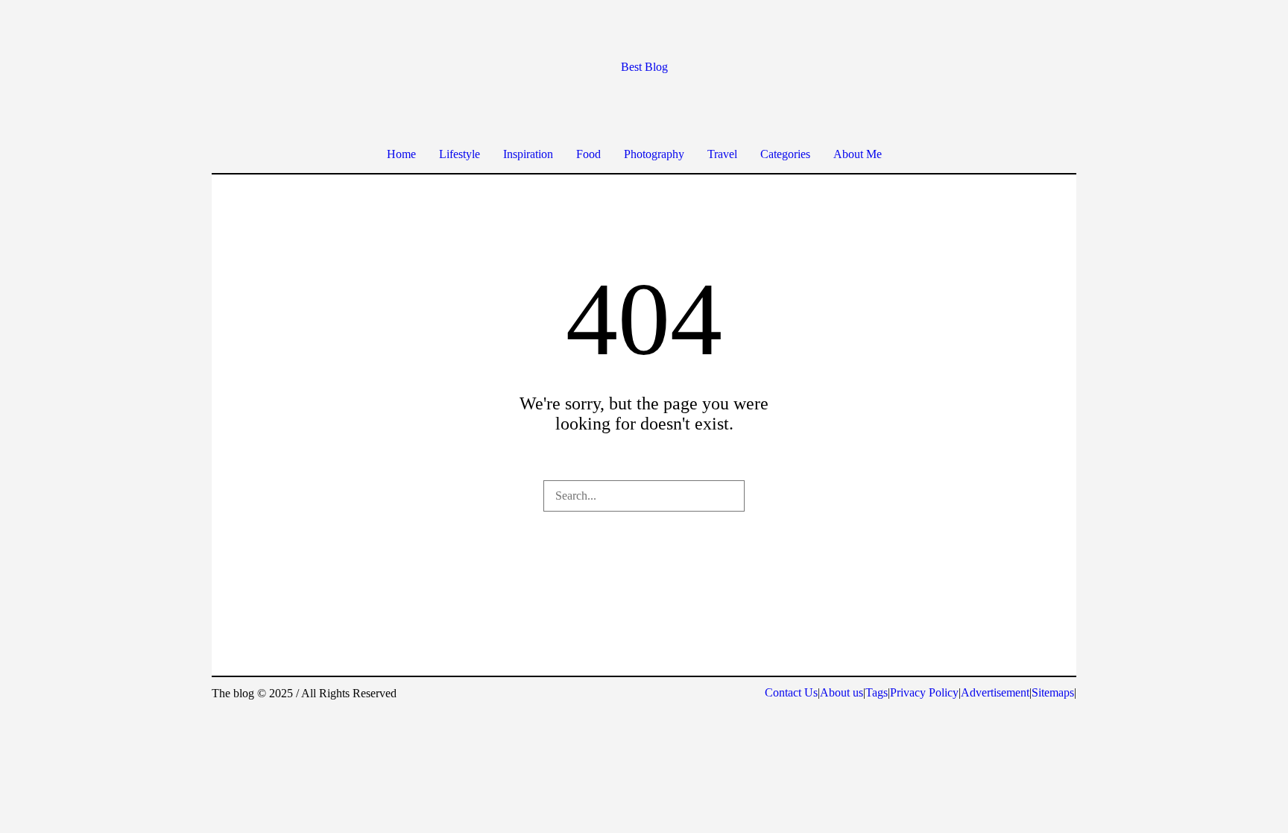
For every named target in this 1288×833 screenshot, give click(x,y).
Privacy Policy (924, 692)
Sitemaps (1053, 692)
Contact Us (791, 692)
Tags (876, 692)
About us (841, 692)
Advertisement (995, 692)
